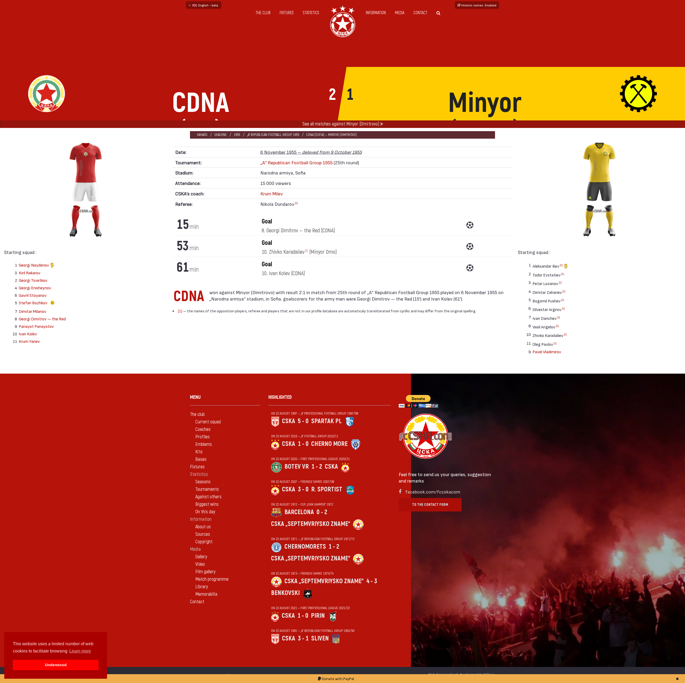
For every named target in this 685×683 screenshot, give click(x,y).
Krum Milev (271, 193)
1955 (237, 134)
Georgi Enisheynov (35, 287)
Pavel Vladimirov (546, 351)
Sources (202, 534)
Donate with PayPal (337, 678)
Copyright (203, 542)
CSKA (288, 421)
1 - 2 (316, 466)
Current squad (208, 422)
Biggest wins (207, 504)
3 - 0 (303, 489)
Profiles (202, 437)
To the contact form (430, 504)
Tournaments (207, 489)
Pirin (318, 616)
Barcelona (299, 512)
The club (263, 13)
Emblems (203, 444)
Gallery (201, 557)
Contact (420, 13)
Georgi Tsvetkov (33, 280)
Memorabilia (206, 594)
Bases (201, 459)
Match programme (212, 579)
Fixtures (287, 13)
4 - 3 (371, 581)
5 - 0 (303, 421)
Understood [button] (56, 665)
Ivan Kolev (28, 333)
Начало (202, 134)
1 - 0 (303, 444)
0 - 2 (322, 512)
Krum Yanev (29, 341)
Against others (208, 497)
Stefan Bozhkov (33, 302)
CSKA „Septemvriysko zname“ (310, 524)
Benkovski (285, 593)
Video (200, 564)
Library (201, 587)
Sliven (320, 638)
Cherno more (329, 444)
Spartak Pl (326, 421)
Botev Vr (296, 466)
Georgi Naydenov (34, 264)
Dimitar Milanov (32, 311)
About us (203, 527)
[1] (296, 202)
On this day (205, 512)
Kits (199, 452)
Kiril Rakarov (29, 272)
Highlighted (280, 397)
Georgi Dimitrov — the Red (42, 318)
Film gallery (205, 572)
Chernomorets (305, 547)
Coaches (203, 429)
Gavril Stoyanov (33, 295)
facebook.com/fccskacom (432, 491)
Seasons (220, 134)
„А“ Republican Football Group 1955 (273, 134)
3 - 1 (303, 638)
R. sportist (326, 489)
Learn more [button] (80, 651)
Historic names (478, 5)
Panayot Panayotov (36, 326)
